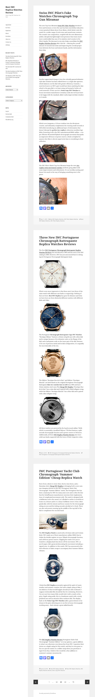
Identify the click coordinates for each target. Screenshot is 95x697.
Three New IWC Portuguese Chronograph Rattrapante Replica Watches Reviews (59, 240)
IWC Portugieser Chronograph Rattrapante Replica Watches (54, 454)
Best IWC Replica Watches (57, 219)
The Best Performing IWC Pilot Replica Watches (13, 57)
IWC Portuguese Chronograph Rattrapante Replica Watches (64, 453)
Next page (87, 682)
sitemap (8, 45)
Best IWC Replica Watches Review (14, 10)
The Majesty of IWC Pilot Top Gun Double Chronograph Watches (13, 77)
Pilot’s (7, 33)
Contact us (8, 42)
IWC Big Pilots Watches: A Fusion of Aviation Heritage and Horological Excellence (13, 62)
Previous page (35, 682)
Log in (7, 111)
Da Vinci (8, 27)
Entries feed (9, 114)
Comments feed (9, 117)
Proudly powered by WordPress (47, 693)
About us (8, 39)
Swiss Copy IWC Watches (58, 670)
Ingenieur (8, 30)
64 (65, 682)
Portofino (8, 36)
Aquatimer (8, 25)
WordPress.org (9, 119)
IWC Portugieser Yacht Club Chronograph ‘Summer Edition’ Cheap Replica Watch (60, 474)
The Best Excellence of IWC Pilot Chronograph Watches (14, 72)
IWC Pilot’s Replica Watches (71, 219)
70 (73, 682)
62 (57, 682)
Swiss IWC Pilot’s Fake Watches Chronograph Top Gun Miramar (58, 16)
